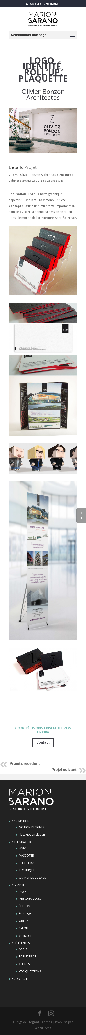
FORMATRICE (27, 956)
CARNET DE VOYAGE (32, 878)
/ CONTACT (19, 979)
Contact (43, 742)
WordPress (43, 1028)
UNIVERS (24, 848)
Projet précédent (25, 763)
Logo (22, 891)
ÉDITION (24, 906)
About (23, 949)
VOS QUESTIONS (30, 971)
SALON (23, 928)
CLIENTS (24, 964)
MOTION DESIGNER (31, 827)
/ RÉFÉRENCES (21, 943)
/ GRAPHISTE (20, 885)
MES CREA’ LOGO (30, 899)
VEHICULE (25, 936)
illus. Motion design (32, 835)
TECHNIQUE (27, 870)
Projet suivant (63, 770)
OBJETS (23, 921)
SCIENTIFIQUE (28, 863)
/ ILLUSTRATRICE (22, 842)
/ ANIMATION (21, 821)
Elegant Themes (39, 1022)
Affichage (25, 913)
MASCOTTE (26, 856)
